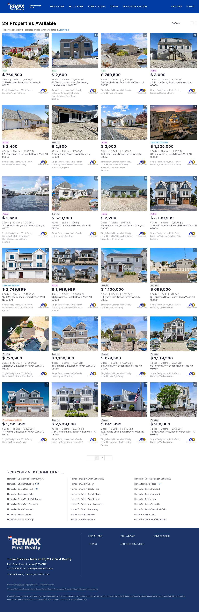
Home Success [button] (97, 6)
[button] (16, 6)
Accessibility (93, 589)
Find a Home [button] (57, 6)
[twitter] (27, 604)
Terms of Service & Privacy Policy (20, 589)
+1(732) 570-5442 (16, 568)
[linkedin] (19, 604)
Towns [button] (114, 6)
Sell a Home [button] (76, 6)
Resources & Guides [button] (135, 6)
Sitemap (83, 589)
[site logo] (27, 553)
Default (176, 23)
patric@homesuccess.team (40, 568)
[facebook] (10, 604)
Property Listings (71, 589)
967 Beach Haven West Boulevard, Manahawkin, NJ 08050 (70, 84)
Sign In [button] (190, 6)
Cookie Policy (41, 589)
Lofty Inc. (20, 585)
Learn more (64, 30)
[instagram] (44, 604)
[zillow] (36, 604)
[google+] (53, 604)
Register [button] (176, 6)
